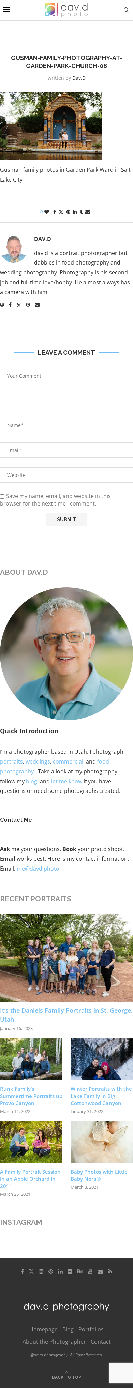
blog (31, 781)
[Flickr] (70, 1271)
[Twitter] (31, 1271)
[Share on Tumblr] (81, 212)
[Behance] (80, 1271)
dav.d (79, 78)
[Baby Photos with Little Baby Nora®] (102, 1142)
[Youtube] (90, 1271)
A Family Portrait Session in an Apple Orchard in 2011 (30, 1178)
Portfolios (91, 1329)
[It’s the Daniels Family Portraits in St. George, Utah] (66, 958)
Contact (101, 1341)
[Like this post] (46, 212)
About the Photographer (54, 1341)
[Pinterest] (50, 1271)
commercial (68, 761)
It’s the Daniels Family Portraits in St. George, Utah (66, 1014)
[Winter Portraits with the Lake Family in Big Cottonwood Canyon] (102, 1059)
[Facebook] (22, 1271)
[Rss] (110, 1271)
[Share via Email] (87, 212)
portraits (11, 761)
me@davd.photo (38, 868)
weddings (38, 761)
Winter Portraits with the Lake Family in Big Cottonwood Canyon (101, 1095)
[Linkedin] (60, 1271)
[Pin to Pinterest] (68, 212)
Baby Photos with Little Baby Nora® (99, 1175)
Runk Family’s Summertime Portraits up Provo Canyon (31, 1095)
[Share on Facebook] (54, 212)
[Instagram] (41, 1271)
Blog (68, 1329)
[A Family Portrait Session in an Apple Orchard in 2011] (31, 1142)
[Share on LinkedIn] (75, 212)
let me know (66, 781)
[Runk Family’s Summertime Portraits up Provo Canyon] (31, 1059)
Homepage (43, 1329)
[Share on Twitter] (61, 212)
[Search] (126, 10)
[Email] (100, 1271)
